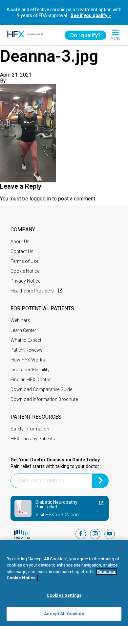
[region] (64, 583)
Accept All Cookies (64, 613)
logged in (40, 199)
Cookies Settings (64, 595)
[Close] (120, 549)
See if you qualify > (91, 15)
